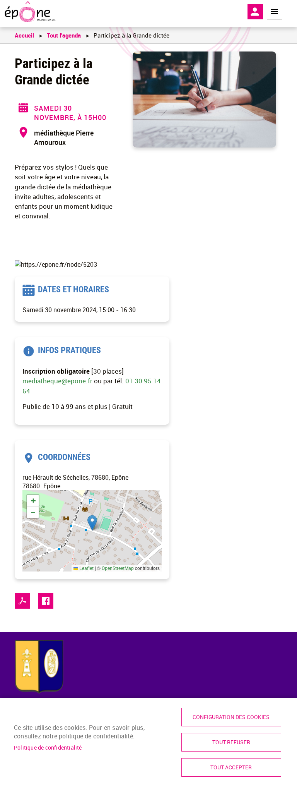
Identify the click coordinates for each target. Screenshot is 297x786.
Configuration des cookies (231, 717)
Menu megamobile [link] (274, 11)
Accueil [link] (24, 35)
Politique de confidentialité (48, 747)
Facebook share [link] (45, 601)
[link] (30, 11)
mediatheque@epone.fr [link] (57, 380)
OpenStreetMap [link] (118, 568)
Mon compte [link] (255, 11)
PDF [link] (22, 601)
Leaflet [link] (86, 568)
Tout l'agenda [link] (64, 35)
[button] (92, 523)
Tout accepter (231, 767)
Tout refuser (231, 742)
